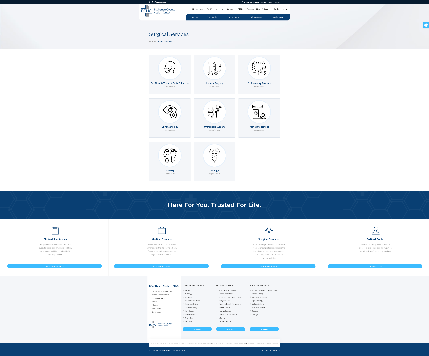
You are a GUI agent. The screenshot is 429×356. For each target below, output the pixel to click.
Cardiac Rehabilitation (226, 294)
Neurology (188, 321)
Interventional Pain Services (228, 314)
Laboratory (222, 318)
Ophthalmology (257, 301)
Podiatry (255, 311)
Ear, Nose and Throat (192, 301)
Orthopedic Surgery (258, 304)
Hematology (189, 311)
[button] (426, 25)
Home (195, 9)
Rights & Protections (272, 343)
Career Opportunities (169, 343)
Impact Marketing (273, 350)
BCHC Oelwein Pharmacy (227, 290)
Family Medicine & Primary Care (230, 304)
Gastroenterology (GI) (192, 307)
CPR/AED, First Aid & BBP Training (230, 297)
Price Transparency (156, 343)
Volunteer (155, 305)
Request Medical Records (160, 295)
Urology (255, 314)
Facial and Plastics (191, 304)
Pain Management (258, 307)
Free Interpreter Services (248, 343)
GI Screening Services (259, 297)
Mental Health (190, 314)
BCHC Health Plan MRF (220, 343)
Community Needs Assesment (162, 291)
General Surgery (257, 294)
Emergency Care (224, 301)
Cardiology (188, 297)
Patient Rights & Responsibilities (199, 343)
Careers (250, 9)
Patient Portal (280, 9)
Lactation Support (225, 321)
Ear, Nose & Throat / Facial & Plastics (265, 290)
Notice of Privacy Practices (182, 343)
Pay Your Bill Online (158, 298)
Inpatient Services (225, 311)
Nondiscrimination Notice (233, 343)
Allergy (187, 290)
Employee (210, 343)
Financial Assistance (260, 343)
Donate (154, 302)
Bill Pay (241, 9)
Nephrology (189, 318)
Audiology (188, 294)
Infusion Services (224, 307)
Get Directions (156, 312)
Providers (194, 17)
